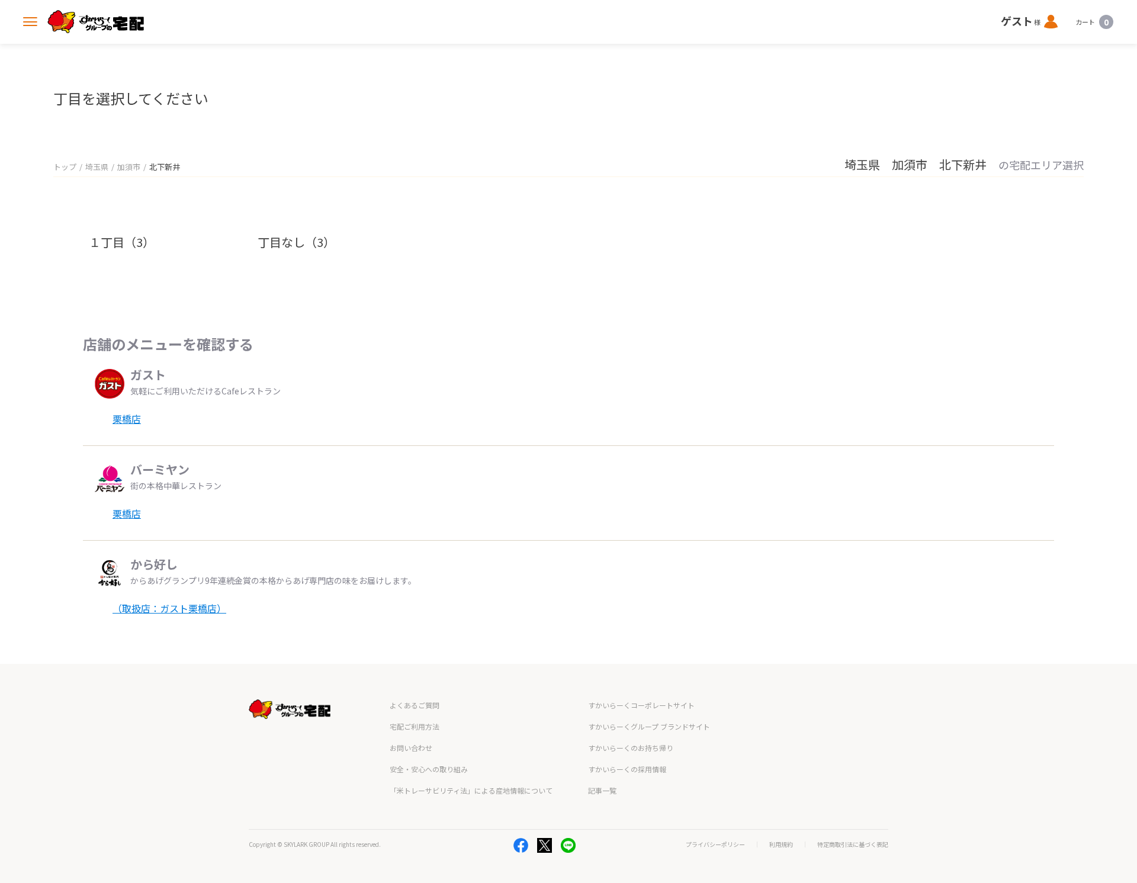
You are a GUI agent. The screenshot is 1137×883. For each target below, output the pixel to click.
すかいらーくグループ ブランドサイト (649, 726)
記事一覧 (602, 790)
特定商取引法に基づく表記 (852, 844)
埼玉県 (96, 167)
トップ (64, 167)
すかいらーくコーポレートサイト (641, 705)
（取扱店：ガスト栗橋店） (169, 608)
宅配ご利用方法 (414, 726)
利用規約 (781, 844)
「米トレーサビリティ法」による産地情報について (471, 790)
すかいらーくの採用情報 (627, 769)
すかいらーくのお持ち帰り (630, 748)
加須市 (128, 167)
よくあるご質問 (414, 705)
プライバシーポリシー (715, 844)
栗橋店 (127, 419)
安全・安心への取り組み (429, 769)
